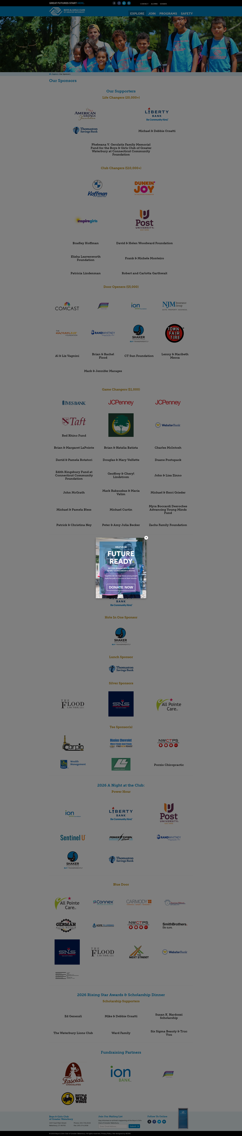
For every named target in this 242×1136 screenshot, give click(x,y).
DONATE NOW (121, 587)
